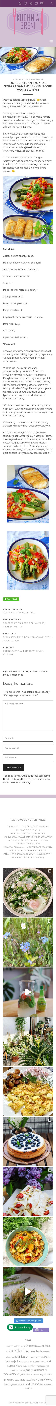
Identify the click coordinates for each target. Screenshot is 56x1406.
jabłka (9, 1361)
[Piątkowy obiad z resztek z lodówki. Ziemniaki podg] (28, 1091)
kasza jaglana (33, 1362)
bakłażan (16, 1346)
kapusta (24, 1362)
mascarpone (43, 1366)
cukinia (20, 1350)
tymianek (16, 1384)
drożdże (10, 1357)
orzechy (21, 1370)
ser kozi (26, 1374)
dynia (19, 1356)
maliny (33, 1366)
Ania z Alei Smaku (14, 847)
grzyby (41, 1357)
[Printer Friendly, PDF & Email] (11, 599)
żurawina (28, 1388)
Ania (6, 854)
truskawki (45, 1379)
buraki (38, 1346)
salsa (39, 651)
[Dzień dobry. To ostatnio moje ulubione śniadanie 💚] (28, 892)
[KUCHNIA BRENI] (28, 35)
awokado (9, 1346)
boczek (31, 1345)
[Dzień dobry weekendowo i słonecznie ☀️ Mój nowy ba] (28, 1042)
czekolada (34, 1351)
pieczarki (42, 1369)
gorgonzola (32, 1357)
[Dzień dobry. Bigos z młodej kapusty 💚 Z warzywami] (28, 1241)
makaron (26, 1366)
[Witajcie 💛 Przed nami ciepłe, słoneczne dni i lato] (28, 992)
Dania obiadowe (34, 637)
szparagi (8, 654)
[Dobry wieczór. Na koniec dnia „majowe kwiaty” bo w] (28, 942)
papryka (17, 651)
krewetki (45, 1361)
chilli (9, 1351)
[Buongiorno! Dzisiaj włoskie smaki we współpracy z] (28, 1291)
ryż (21, 1375)
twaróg (8, 1384)
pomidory (29, 651)
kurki (20, 1366)
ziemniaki (26, 1384)
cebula (46, 1345)
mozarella (12, 1370)
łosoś (35, 1384)
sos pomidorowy (37, 1375)
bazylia (23, 1346)
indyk (47, 1357)
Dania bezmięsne (33, 79)
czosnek (46, 1352)
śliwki (49, 1384)
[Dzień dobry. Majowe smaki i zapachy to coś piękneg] (28, 1191)
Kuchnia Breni (28, 808)
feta (25, 1357)
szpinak (32, 1379)
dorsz (7, 651)
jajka (17, 1361)
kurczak (12, 1365)
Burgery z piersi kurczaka (19, 613)
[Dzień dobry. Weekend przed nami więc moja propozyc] (28, 1141)
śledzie (43, 1384)
